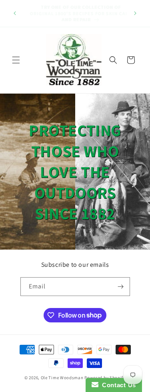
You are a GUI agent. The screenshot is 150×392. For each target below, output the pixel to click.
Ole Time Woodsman (62, 377)
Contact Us (117, 385)
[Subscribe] (121, 286)
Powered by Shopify (105, 377)
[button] (16, 60)
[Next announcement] (135, 13)
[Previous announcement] (15, 13)
